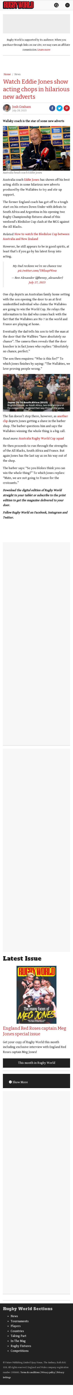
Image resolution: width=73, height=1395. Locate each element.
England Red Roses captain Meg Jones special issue (34, 1031)
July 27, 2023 (37, 282)
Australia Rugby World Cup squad (41, 438)
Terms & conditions (30, 1372)
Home (7, 74)
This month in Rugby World (36, 1063)
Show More (20, 1082)
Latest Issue (22, 959)
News (17, 74)
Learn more (44, 49)
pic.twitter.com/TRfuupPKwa (37, 270)
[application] (36, 393)
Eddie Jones (31, 180)
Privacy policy (48, 1372)
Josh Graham (21, 107)
